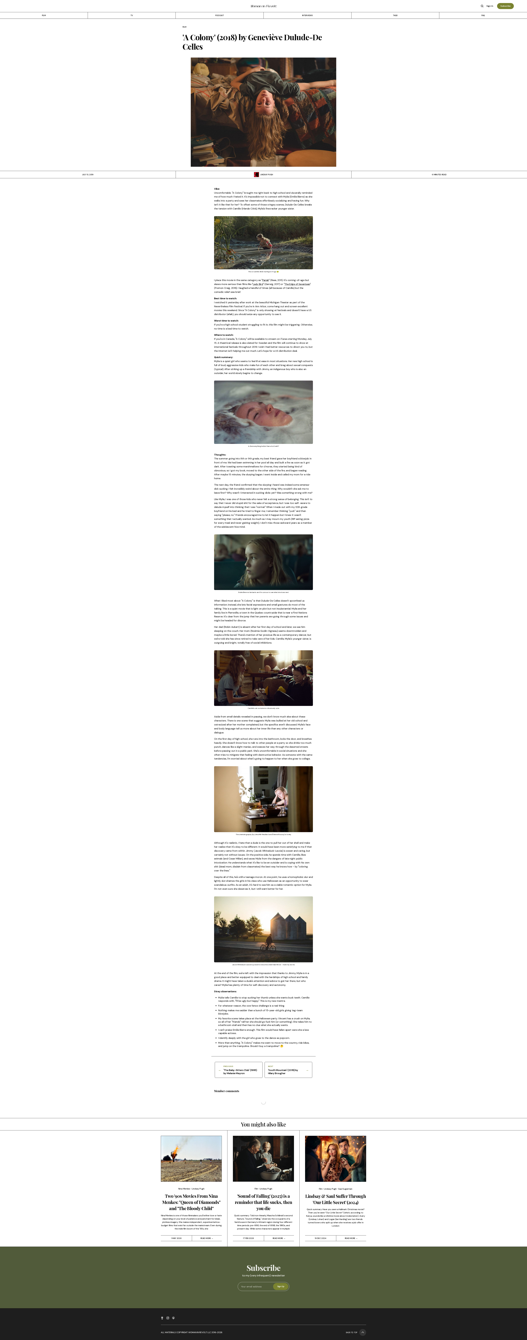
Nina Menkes (184, 1188)
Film (184, 27)
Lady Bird (258, 284)
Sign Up (280, 1286)
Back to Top (351, 1332)
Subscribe (505, 6)
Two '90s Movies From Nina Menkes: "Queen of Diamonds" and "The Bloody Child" (191, 1202)
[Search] (482, 6)
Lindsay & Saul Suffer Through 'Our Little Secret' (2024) (335, 1199)
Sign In (489, 6)
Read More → (207, 1238)
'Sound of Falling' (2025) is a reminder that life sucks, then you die (263, 1202)
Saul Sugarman (345, 1188)
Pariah (265, 280)
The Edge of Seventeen (297, 284)
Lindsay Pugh (266, 174)
